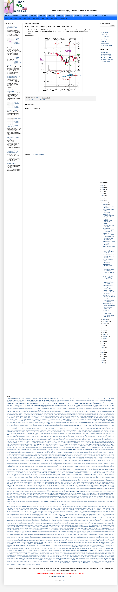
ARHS (66, 417)
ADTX (68, 408)
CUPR (53, 441)
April (104, 332)
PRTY (107, 515)
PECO (46, 511)
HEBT (90, 468)
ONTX (22, 508)
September (106, 321)
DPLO (46, 447)
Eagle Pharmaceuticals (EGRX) (62, 449)
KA (110, 477)
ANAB (37, 414)
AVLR (17, 420)
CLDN (75, 435)
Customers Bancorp (68, 441)
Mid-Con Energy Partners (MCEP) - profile (91, 493)
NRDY (84, 503)
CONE (33, 438)
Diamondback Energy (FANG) (18, 445)
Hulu (56, 471)
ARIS (69, 417)
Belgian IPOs (20, 422)
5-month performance (93, 403)
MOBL (30, 496)
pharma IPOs (40, 512)
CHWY (36, 435)
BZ (12, 428)
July (104, 326)
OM (69, 506)
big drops (84, 422)
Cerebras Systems (47, 431)
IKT (34, 472)
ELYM (107, 451)
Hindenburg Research (42, 469)
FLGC (112, 457)
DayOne (90, 442)
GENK (13, 463)
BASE (67, 420)
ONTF (20, 508)
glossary (14, 465)
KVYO (96, 480)
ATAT (38, 419)
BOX (87, 425)
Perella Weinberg (69, 511)
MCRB (104, 490)
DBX (96, 442)
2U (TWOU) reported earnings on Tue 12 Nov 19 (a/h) (108, 292)
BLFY (10, 425)
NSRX (99, 503)
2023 (102, 191)
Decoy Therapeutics (14, 444)
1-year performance (38, 398)
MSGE (13, 497)
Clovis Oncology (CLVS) (24, 436)
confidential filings (39, 438)
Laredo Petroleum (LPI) (25, 482)
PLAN (20, 514)
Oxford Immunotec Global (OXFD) (16, 509)
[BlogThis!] (44, 98)
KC (42, 479)
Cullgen (49, 441)
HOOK (112, 469)
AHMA (73, 410)
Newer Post (29, 152)
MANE (37, 488)
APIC (15, 416)
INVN (77, 474)
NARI (113, 497)
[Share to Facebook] (48, 98)
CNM (61, 436)
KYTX (102, 480)
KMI (110, 479)
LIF (93, 483)
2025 (102, 187)
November (105, 204)
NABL (81, 497)
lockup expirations (67, 485)
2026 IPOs (15, 15)
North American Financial (21, 503)
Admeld (45, 408)
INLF (10, 474)
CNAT (53, 436)
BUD (75, 427)
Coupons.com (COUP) (106, 438)
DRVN (82, 447)
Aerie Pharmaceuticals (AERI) (83, 408)
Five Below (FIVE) (102, 457)
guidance (107, 466)
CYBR (10, 442)
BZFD (14, 428)
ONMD (14, 508)
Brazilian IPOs (96, 425)
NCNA (49, 499)
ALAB (20, 411)
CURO (59, 441)
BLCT (8, 425)
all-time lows (82, 411)
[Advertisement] (67, 5)
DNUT (110, 445)
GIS (77, 463)
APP (31, 416)
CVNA (87, 441)
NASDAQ (10, 500)
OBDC (78, 505)
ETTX (56, 454)
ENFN (65, 452)
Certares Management (65, 431)
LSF (36, 486)
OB (76, 505)
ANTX (98, 414)
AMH (98, 413)
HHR (23, 469)
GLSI (20, 465)
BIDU (81, 422)
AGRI (48, 410)
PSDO (18, 517)
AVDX (110, 419)
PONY (86, 514)
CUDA (46, 441)
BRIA (113, 425)
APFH (8, 416)
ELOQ (102, 451)
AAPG (24, 406)
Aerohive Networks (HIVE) (98, 408)
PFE (20, 512)
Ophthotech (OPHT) (44, 508)
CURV (62, 441)
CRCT (52, 439)
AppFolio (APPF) (41, 416)
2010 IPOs (54, 18)
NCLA (46, 499)
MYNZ (71, 497)
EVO (106, 454)
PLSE (57, 514)
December (105, 202)
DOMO (23, 447)
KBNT (40, 479)
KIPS (71, 479)
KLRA (99, 479)
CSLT (8, 441)
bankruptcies (60, 420)
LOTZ (107, 485)
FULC (26, 461)
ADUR (70, 408)
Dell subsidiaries (54, 444)
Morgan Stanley (85, 496)
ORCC (60, 508)
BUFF (84, 427)
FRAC (36, 460)
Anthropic (94, 414)
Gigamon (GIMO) (69, 463)
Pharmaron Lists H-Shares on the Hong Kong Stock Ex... (108, 216)
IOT (90, 474)
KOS (43, 480)
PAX (113, 509)
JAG (86, 476)
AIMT (96, 410)
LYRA (13, 488)
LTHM (43, 486)
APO (29, 416)
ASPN (24, 419)
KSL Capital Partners (76, 480)
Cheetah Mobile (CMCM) (18, 433)
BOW (85, 425)
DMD (93, 445)
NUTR (21, 505)
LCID (82, 482)
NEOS (65, 499)
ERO (24, 454)
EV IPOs (66, 454)
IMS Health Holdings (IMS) (62, 472)
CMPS (47, 436)
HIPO (49, 469)
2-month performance (19, 400)
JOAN (71, 477)
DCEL (98, 442)
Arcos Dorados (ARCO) (43, 417)
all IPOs (78, 411)
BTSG (70, 427)
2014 (102, 350)
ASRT (30, 419)
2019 (102, 200)
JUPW (102, 477)
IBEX (81, 471)
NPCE (71, 503)
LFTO (53, 483)
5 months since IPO (106, 58)
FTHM (17, 461)
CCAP (108, 430)
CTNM (35, 441)
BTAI (56, 427)
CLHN (8, 436)
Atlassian (57, 419)
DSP (88, 447)
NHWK (51, 501)
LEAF (110, 482)
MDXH (26, 491)
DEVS (108, 444)
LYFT (10, 488)
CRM (68, 439)
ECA (8, 451)
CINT (46, 435)
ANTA (90, 414)
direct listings (68, 445)
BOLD (76, 425)
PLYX (68, 514)
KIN (57, 479)
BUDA (78, 427)
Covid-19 (12, 439)
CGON (93, 431)
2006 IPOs (51, 400)
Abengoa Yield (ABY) (36, 406)
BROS (35, 427)
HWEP (64, 471)
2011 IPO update (88, 400)
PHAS (49, 512)
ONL (11, 508)
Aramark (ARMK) (107, 416)
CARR (33, 430)
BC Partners (85, 420)
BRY (45, 427)
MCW (110, 490)
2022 (102, 193)
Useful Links (63, 18)
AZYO (46, 420)
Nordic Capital (13, 503)
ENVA (78, 452)
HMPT (58, 469)
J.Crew (75, 476)
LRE (29, 486)
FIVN (107, 457)
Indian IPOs (98, 472)
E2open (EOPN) (51, 449)
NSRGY (95, 503)
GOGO (55, 465)
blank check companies (102, 424)
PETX (15, 512)
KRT (62, 480)
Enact (19, 452)
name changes (86, 497)
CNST (69, 436)
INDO (103, 472)
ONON (17, 508)
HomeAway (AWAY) (73, 469)
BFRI (68, 422)
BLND (18, 425)
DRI (59, 447)
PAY (8, 511)
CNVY (84, 436)
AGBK (21, 410)
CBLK (80, 430)
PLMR (49, 514)
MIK (33, 494)
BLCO (112, 424)
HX (66, 471)
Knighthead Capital (14, 480)
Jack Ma (83, 476)
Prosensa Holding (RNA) (97, 515)
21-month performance (94, 402)
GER (30, 463)
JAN (91, 476)
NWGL (52, 505)
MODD (33, 496)
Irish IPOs (44, 476)
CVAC (73, 441)
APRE (83, 416)
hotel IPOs (9, 471)
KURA (91, 480)
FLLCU (12, 458)
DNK (104, 445)
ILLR (36, 472)
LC (79, 482)
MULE (59, 497)
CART (39, 430)
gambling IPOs (58, 461)
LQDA (26, 486)
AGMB (45, 410)
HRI (24, 471)
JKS (56, 477)
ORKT (78, 508)
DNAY (96, 445)
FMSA (46, 458)
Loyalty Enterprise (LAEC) (16, 486)
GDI (87, 461)
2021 (102, 196)
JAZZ (106, 476)
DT (90, 447)
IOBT (82, 474)
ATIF (54, 419)
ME (28, 491)
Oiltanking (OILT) (35, 506)
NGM (42, 501)
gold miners (59, 465)
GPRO (89, 465)
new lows (99, 499)
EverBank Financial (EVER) (88, 454)
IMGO (44, 472)
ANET (56, 414)
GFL (45, 463)
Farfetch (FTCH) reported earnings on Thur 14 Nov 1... (108, 282)
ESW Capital (43, 454)
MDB (113, 490)
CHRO (30, 435)
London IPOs (81, 485)
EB (95, 449)
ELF (91, 451)
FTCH (110, 460)
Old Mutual (50, 506)
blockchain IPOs (23, 425)
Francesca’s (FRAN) (42, 460)
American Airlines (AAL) (72, 413)
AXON (27, 420)
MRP (108, 496)
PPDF (25, 515)
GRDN (109, 465)
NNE (101, 501)
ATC (40, 419)
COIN (102, 436)
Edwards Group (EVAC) (46, 451)
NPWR (77, 503)
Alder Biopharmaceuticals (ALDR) (56, 411)
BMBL (48, 425)
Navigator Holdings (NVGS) (28, 499)
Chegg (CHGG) (31, 433)
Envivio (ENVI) (95, 452)
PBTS (26, 511)
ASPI (22, 419)
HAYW (40, 468)
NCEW (41, 499)
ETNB (47, 454)
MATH (53, 490)
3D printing (49, 403)
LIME (106, 483)
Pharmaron (45, 512)
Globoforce (106, 463)
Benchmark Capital (28, 422)
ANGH (59, 414)
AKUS (17, 411)
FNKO (52, 458)
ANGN (73, 414)
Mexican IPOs (106, 491)
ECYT (27, 451)
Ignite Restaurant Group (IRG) (13, 472)
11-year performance (83, 398)
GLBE (83, 463)
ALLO (92, 411)
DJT (81, 445)
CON (30, 438)
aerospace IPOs (108, 408)
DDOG (8, 444)
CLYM (38, 436)
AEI (76, 408)
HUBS (48, 471)
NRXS (92, 503)
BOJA (73, 425)
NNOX (104, 501)
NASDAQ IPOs (105, 36)
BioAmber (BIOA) (32, 424)
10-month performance (50, 398)
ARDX (58, 417)
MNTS (17, 496)
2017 (102, 343)
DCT (104, 442)
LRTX (31, 486)
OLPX (66, 506)
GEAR (101, 461)
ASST (33, 419)
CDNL (11, 431)
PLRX (54, 514)
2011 (102, 356)
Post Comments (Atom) (38, 154)
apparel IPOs (35, 416)
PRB (33, 515)
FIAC (11, 457)
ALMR (98, 411)
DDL (110, 442)
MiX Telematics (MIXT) (79, 494)
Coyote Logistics (18, 439)
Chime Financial (71, 433)
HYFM (68, 471)
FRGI (74, 460)
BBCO (73, 420)
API (13, 416)
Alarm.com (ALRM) (25, 411)
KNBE (8, 480)
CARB (27, 430)
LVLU (95, 486)
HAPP (31, 468)
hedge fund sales (95, 468)
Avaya (101, 419)
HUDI (51, 471)
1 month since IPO (105, 52)
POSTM (112, 514)
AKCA (11, 411)
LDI (95, 482)
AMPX (11, 414)
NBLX (36, 499)
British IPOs (23, 427)
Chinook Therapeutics (15, 435)
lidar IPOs (90, 483)
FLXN (33, 458)
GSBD (81, 466)
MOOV (66, 496)
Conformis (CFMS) (47, 438)
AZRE (43, 420)
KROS (57, 480)
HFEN (11, 469)
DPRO (49, 447)
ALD (44, 411)
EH (58, 451)
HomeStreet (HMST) (91, 469)
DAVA (77, 442)
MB (73, 490)
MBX (81, 490)
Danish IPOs (45, 442)
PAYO (13, 511)
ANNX (76, 414)
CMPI (45, 436)
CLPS (30, 436)
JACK (80, 476)
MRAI (96, 496)
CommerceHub (10, 438)
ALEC (65, 411)
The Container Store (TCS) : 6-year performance (108, 261)
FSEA (99, 460)
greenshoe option (42, 466)
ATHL (48, 419)
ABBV (27, 406)
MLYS (96, 494)
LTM (46, 486)
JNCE (66, 477)
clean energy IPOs (84, 435)
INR (31, 474)
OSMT (92, 508)
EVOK (109, 454)
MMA (101, 494)
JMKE (63, 477)
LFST (50, 483)
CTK (30, 441)
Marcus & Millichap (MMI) (66, 488)
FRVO (91, 460)
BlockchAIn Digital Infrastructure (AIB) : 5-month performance (12, 151)
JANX (94, 476)
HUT (58, 471)
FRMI (80, 460)
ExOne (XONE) (43, 455)
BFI (65, 422)
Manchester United (31, 488)
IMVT (69, 472)
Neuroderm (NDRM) (83, 499)
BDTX (112, 420)
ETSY (53, 454)
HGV (20, 469)
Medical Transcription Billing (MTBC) (50, 491)
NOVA (63, 503)
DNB (99, 445)
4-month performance (58, 403)
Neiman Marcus (60, 499)
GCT (82, 461)
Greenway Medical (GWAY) (52, 466)
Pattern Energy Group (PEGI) (105, 509)
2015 (102, 348)
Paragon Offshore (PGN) (52, 509)
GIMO (75, 463)
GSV (90, 466)
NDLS (55, 499)
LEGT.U (11, 483)
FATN (86, 455)
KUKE (85, 480)
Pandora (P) (41, 509)
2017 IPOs (96, 15)
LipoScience (20, 485)
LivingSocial (37, 485)
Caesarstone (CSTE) (59, 428)
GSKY (87, 466)
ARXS (108, 417)
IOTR (92, 474)
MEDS (60, 491)
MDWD (19, 491)
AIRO (105, 410)
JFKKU (18, 477)
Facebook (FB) (61, 455)
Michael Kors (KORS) (51, 493)
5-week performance (105, 403)
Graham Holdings (101, 465)
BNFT (54, 425)
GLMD (93, 463)
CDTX (17, 431)
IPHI (97, 474)
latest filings (47, 482)
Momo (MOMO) (58, 496)
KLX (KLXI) (106, 479)
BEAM (9, 422)
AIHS (89, 410)
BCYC (103, 420)
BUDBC (81, 427)
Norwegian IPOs (57, 503)
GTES (95, 466)
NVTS (49, 505)
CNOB (64, 436)
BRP (38, 427)
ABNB (42, 406)
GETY (39, 463)
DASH (56, 442)
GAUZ (72, 461)
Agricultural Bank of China (54, 410)
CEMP (22, 431)
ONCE (90, 506)
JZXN (108, 477)
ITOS (66, 476)
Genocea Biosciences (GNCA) (21, 463)
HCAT (45, 468)
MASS (28, 490)
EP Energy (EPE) (110, 452)
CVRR (90, 441)
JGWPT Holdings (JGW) (30, 477)
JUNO (96, 477)
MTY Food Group (54, 497)
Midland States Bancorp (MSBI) (13, 494)
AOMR (103, 414)
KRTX (64, 480)
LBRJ (72, 482)
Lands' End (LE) (15, 482)
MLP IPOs (92, 494)
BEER (15, 422)
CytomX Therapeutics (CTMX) (30, 442)
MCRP (107, 490)
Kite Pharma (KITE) (76, 479)
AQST (95, 416)
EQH (13, 454)
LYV (16, 488)
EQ (7, 454)
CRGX (60, 439)
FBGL (89, 455)
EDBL (30, 451)
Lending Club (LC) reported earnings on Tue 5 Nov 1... (108, 312)
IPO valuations (10, 476)
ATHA (45, 419)
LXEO (110, 486)
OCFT (89, 505)
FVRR (40, 461)
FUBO (20, 461)
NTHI (107, 503)
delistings (39, 444)
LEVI (35, 483)
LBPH (69, 482)
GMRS (34, 465)
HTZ (46, 471)
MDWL (23, 491)
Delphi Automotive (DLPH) (68, 444)
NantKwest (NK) (104, 497)
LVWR (101, 486)
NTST (8, 505)
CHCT (11, 433)
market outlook (93, 488)
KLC (94, 479)
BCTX (100, 420)
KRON (54, 480)
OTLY (105, 508)
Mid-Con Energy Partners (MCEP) (74, 493)
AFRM (15, 410)
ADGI (36, 408)
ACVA (106, 406)
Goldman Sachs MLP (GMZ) (69, 465)
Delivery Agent (45, 444)
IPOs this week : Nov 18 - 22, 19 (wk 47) (109, 270)
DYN (34, 449)
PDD (38, 511)
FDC (94, 455)
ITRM (70, 476)
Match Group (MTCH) (46, 490)
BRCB (104, 425)
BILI (23, 424)
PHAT (52, 512)
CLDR (78, 435)
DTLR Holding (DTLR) (103, 447)
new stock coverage (15, 501)
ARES (64, 417)
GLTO (23, 465)
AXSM (31, 420)
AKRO (14, 411)
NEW (95, 499)
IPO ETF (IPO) (104, 474)
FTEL (15, 461)
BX (104, 427)
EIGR (64, 451)
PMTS (77, 514)
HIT (51, 469)
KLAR (91, 479)
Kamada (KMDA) (17, 479)
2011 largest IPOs (101, 400)
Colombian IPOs (110, 436)
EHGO (60, 451)
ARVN (105, 417)
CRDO (54, 439)
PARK (59, 509)
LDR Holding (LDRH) (103, 482)
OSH (89, 508)
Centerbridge (27, 431)
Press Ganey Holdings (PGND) (53, 515)
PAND (36, 509)
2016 (102, 345)
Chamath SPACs (104, 431)
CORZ (88, 438)
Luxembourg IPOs (87, 486)
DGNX (8, 445)
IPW (26, 476)
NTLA (110, 503)
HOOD (109, 469)
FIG (39, 457)
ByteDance (9, 428)
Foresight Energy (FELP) (77, 458)
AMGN (95, 413)
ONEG (109, 506)
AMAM (28, 413)
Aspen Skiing (14, 419)
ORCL (73, 508)
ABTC (50, 406)
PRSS (104, 515)
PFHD (29, 512)
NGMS (45, 501)
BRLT (27, 427)
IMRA (55, 472)
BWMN (99, 427)
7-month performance (70, 405)
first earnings (90, 457)
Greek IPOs (21, 466)
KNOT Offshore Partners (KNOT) (25, 480)
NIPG (68, 501)
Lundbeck (75, 486)
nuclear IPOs (14, 505)
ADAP (20, 408)
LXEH (107, 486)
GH (51, 463)
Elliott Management (96, 451)
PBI (15, 511)
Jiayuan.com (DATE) (39, 477)
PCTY (31, 511)
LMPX (55, 485)
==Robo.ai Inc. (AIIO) (12, 163)
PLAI (113, 512)
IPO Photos (104, 41)
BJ (71, 424)
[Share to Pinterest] (49, 98)
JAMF (89, 476)
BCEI (92, 420)
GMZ (41, 465)
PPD (22, 515)
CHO (24, 435)
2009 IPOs (66, 400)
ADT (65, 408)
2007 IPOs (56, 400)
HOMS (96, 469)
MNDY (109, 494)
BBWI (81, 420)
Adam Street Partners (14, 408)
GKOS (79, 463)
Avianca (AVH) (10, 420)
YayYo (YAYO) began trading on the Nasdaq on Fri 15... (108, 277)
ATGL (43, 419)
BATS (70, 420)
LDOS (98, 482)
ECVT (24, 451)
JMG (58, 477)
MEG (63, 491)
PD (36, 511)
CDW (20, 431)
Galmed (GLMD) (48, 461)
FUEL (23, 461)
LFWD (56, 483)
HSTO (37, 471)
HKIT (53, 469)
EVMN (104, 454)
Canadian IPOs (99, 428)
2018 (102, 341)
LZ (17, 488)
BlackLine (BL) (94, 424)
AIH (87, 410)
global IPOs (100, 463)
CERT (58, 431)
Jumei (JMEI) (89, 477)
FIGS (44, 457)
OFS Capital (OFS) (14, 506)
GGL (50, 463)
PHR (73, 512)
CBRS (89, 430)
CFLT (85, 431)
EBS (113, 449)
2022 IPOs (51, 15)
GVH (20, 468)
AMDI (58, 413)
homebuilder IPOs (82, 469)
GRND (60, 466)
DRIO (62, 447)
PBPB (22, 511)
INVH (74, 474)
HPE (19, 471)
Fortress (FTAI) (89, 458)
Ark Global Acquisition (75, 417)
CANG (18, 430)
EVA (70, 454)
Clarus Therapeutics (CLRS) (65, 435)
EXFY (38, 455)
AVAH (98, 419)
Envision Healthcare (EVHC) (86, 452)
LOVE (110, 485)
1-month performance (13, 398)
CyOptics (19, 442)
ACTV (104, 406)
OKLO (41, 506)
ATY (66, 419)
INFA (113, 472)
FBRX (92, 455)
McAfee (84, 490)
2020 (102, 198)
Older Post (92, 152)
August (105, 323)
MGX (31, 493)
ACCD (76, 406)
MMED (103, 494)
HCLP (48, 468)
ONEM (112, 506)
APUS (89, 416)
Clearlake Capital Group (106, 435)
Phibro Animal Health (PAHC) (66, 512)
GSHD (84, 466)
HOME (67, 469)
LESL (29, 483)
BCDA (89, 420)
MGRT (25, 493)
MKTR (85, 494)
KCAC (44, 479)
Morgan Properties (77, 496)
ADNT (48, 408)
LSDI (34, 486)
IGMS (112, 471)
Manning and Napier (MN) (44, 488)
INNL (18, 474)
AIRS (108, 410)
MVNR (65, 497)
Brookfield (31, 427)
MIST (65, 494)
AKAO (112, 410)
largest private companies (35, 482)
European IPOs (61, 454)
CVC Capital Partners (79, 441)
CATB (50, 430)
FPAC (23, 460)
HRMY (27, 471)
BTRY (67, 427)
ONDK (106, 506)
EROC (26, 454)
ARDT (55, 417)
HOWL (16, 471)
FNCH (49, 458)
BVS (94, 427)
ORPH (81, 508)
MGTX (28, 493)
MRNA (105, 496)
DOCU (14, 447)
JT (85, 477)
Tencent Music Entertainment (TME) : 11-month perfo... (109, 230)
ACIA (93, 406)
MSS (25, 497)
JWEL (105, 477)
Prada (30, 515)
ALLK (89, 411)
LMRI (58, 485)
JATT (104, 476)
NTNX (112, 503)
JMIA (61, 477)
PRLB (79, 515)
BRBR (101, 425)
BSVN (53, 427)
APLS (18, 416)
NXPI (55, 505)
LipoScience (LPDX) (28, 485)
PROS (90, 515)
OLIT (54, 506)
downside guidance (35, 447)
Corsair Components (82, 438)
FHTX (8, 457)
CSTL (25, 441)
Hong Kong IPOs (103, 469)
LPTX (23, 486)
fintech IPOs (61, 457)
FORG (84, 458)
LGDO (65, 483)
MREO (99, 496)
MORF (71, 496)
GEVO (42, 463)
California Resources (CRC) (71, 428)
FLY (35, 458)
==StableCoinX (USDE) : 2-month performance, (14, 138)
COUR (112, 438)
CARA (24, 430)
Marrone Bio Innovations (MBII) (20, 490)
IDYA (108, 471)
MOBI (20, 496)
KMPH (112, 479)
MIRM (62, 494)
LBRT (75, 482)
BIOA (27, 424)
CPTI (35, 439)
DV (28, 449)
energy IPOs (60, 452)
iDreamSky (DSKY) (99, 471)
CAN (94, 428)
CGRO (96, 431)
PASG (91, 509)
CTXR (43, 441)
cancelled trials (14, 430)
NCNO (52, 499)
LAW (59, 482)
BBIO (76, 420)
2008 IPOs (61, 400)
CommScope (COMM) (18, 438)
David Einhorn (82, 442)
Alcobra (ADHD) (39, 411)
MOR (69, 496)
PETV (12, 512)
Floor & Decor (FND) (27, 458)
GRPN (66, 466)
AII (91, 410)
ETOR (50, 454)
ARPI (91, 417)
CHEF (26, 433)
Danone (50, 442)
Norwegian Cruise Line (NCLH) (47, 503)
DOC (113, 445)
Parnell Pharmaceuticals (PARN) (67, 509)
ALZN (25, 413)
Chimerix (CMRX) (78, 433)
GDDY (84, 461)
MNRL (8, 496)
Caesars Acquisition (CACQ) (48, 428)
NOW (69, 503)
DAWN (86, 442)
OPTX (57, 508)
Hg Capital (16, 469)
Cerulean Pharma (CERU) (75, 431)
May (104, 330)
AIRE (102, 410)
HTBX (40, 471)
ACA (73, 406)
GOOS (79, 465)
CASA (42, 430)
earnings (103, 38)
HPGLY (21, 471)
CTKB (33, 441)
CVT (96, 441)
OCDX (86, 505)
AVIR (14, 420)
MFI (110, 491)
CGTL (99, 431)
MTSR (48, 497)
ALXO (22, 413)
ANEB (53, 414)
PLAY (30, 514)
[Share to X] (46, 98)
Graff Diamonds (94, 465)
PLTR (63, 514)
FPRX (28, 460)
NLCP (90, 501)
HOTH (13, 471)
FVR (38, 461)
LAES (8, 482)
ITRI (68, 476)
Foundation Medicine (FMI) (108, 458)
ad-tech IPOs (111, 406)
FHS (113, 455)
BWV (103, 427)
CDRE (14, 431)
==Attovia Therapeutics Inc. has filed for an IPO (13, 90)
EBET (107, 449)
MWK (68, 497)
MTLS (39, 497)
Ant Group (86, 414)
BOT (83, 425)
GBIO (75, 461)
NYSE (63, 505)
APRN (86, 416)
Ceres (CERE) (54, 431)
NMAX (96, 501)
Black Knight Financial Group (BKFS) (83, 424)
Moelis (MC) (45, 496)
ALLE (87, 411)
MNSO (11, 496)
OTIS (103, 508)
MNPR (112, 494)
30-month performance (42, 403)
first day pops (83, 457)
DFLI (113, 444)
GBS (77, 461)
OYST (25, 509)
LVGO (92, 486)
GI (56, 463)
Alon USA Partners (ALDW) (105, 411)
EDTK (37, 451)
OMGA (80, 506)
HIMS (36, 469)
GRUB (76, 466)
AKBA (8, 411)
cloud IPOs (12, 436)
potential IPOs (18, 515)
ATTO (60, 419)
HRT (30, 471)
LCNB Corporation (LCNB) (88, 482)
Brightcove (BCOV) (11, 427)
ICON (88, 471)
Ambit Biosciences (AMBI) (40, 413)
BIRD (62, 424)
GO (49, 465)
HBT (43, 468)
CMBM (41, 436)
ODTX (110, 505)
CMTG (50, 436)
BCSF (98, 420)
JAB (78, 476)
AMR (14, 414)
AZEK (39, 420)
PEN (49, 511)
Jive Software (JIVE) (50, 477)
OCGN (95, 505)
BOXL (90, 425)
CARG (30, 430)
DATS (75, 442)
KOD (34, 480)
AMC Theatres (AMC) (52, 413)
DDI (108, 442)
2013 (102, 352)
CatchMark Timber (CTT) (57, 430)
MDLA (11, 491)
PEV (18, 512)
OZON (28, 509)
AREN (61, 417)
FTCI (113, 460)
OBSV (81, 505)
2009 (102, 360)
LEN (14, 483)
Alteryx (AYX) (12, 413)
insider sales (35, 474)
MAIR (22, 488)
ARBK (112, 416)
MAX (71, 490)
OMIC (83, 506)
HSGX (34, 471)
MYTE (78, 497)
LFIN (46, 483)
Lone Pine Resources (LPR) (90, 485)
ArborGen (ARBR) (10, 417)
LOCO (73, 485)
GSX (93, 466)
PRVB (112, 515)
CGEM (90, 431)
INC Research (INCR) (82, 472)
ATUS (63, 419)
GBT (80, 461)
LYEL (8, 488)
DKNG (83, 445)
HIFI (25, 469)
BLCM (110, 424)
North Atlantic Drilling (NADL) (33, 503)
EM (109, 451)
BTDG (61, 427)
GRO (63, 466)
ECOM (21, 451)
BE (7, 422)
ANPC (80, 414)
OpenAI (29, 508)
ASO (10, 419)
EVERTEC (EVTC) (98, 454)
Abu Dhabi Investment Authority (59, 406)
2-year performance (43, 400)
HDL (67, 468)
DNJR (101, 445)
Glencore (89, 463)
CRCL (45, 439)
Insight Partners (42, 474)
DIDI (35, 445)
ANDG (43, 414)
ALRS (112, 411)
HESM (8, 469)
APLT (21, 416)
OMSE (85, 506)
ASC (8, 419)
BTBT (58, 427)
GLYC (28, 465)
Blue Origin (35, 425)
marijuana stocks (75, 488)
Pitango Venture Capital (105, 512)
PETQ (106, 511)
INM (12, 474)
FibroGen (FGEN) (21, 457)
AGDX (24, 410)
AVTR (22, 420)
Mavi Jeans (67, 490)
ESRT (36, 454)
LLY (50, 485)
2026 (102, 185)
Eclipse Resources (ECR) (14, 451)
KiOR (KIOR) (67, 479)
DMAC (90, 445)
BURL (87, 427)
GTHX (98, 466)
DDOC (112, 442)
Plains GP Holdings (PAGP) (13, 514)
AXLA (25, 420)
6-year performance (60, 405)
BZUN (17, 428)
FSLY (104, 460)
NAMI (92, 497)
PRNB (84, 515)
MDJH (8, 491)
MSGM (16, 497)
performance (76, 511)
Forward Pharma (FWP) (97, 458)
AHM (70, 410)
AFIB (13, 410)
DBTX (93, 442)
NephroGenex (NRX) (71, 499)
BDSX (109, 420)
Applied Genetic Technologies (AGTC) (54, 416)
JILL (45, 477)
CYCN (13, 442)
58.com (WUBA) (26, 405)
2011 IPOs (45, 18)
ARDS (52, 417)
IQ (27, 476)
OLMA (61, 506)
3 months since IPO (106, 56)
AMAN (31, 413)
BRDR (110, 425)
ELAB (69, 451)
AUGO (68, 419)
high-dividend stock (30, 469)
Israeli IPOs (56, 476)
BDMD (106, 420)
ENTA (75, 452)
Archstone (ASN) (34, 417)
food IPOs (69, 458)
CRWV (92, 439)
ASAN (112, 417)
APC (113, 414)
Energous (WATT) (53, 452)
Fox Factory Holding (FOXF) (15, 460)
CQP (37, 439)
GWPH (23, 468)
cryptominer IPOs (107, 439)
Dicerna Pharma (30, 445)
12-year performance (92, 398)
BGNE (73, 422)
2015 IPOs (8, 18)
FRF (72, 460)
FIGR (41, 457)
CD (110, 430)
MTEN (33, 497)
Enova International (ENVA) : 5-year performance (107, 266)
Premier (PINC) (43, 515)
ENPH (70, 452)
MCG (99, 490)
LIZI (46, 485)
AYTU (36, 420)
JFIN (16, 477)
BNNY (59, 425)
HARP (34, 468)
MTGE (36, 497)
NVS (41, 505)
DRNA (76, 447)
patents (94, 509)
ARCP (49, 417)
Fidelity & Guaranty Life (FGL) (31, 457)
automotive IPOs (93, 419)
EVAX (72, 454)
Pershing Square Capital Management (91, 511)
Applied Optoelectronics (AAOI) (69, 416)
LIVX (41, 485)
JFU (22, 477)
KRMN (51, 480)
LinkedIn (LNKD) (11, 485)
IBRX (83, 471)
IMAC (41, 472)
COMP (24, 438)
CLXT (36, 436)
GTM (104, 466)
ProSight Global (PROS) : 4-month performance (109, 243)
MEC (31, 491)
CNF (59, 436)
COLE (105, 436)
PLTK (60, 514)
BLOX (28, 425)
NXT (57, 505)
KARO (26, 479)
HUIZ (54, 471)
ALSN (8, 413)
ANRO (82, 414)
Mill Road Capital (43, 494)
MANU (51, 488)
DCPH (101, 442)
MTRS (42, 497)
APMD (26, 416)
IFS (110, 471)
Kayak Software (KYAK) (32, 479)
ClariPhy (57, 435)
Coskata (92, 438)
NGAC (39, 501)
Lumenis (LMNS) (69, 486)
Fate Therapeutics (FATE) (79, 455)
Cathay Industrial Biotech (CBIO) (69, 430)
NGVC (48, 501)
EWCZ (19, 455)
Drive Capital (65, 447)
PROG (87, 515)
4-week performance (70, 403)
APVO (92, 416)
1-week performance (26, 398)
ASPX (27, 419)
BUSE (41, 99)
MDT (17, 491)
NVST (43, 505)
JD (111, 476)
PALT (34, 509)
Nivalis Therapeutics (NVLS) (77, 501)
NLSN (93, 501)
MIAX (42, 493)
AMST (22, 414)
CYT (22, 442)
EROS (32, 454)
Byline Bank (108, 427)
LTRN (48, 486)
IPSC (24, 476)
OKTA (44, 506)
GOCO (52, 465)
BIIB (20, 424)
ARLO (81, 417)
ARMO (88, 417)
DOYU (40, 447)
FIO (68, 457)
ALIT (73, 411)
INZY (80, 474)
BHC (79, 422)
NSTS (101, 503)
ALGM (67, 411)
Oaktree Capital (71, 505)
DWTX (31, 449)
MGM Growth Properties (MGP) (13, 493)
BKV (73, 424)
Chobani (27, 435)
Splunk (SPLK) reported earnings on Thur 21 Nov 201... (108, 256)
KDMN (54, 479)
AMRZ (20, 414)
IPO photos (110, 474)
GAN (63, 461)
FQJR (33, 460)
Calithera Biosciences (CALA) (83, 428)
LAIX (11, 482)
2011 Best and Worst (79, 400)
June (104, 328)
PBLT (20, 511)
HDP (69, 468)
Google (76, 465)
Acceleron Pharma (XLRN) (83, 406)
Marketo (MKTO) (100, 488)
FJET (110, 457)
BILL (25, 424)
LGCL (59, 483)
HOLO (64, 469)
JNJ (68, 477)
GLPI (18, 465)
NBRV (38, 499)
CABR (33, 428)
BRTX (40, 427)
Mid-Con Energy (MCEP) (61, 493)
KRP (60, 480)
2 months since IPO (106, 54)
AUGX (71, 419)
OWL (8, 509)
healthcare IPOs (75, 468)
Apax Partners (109, 414)
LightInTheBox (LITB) (99, 483)
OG (19, 506)
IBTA (86, 471)
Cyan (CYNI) (104, 441)
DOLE (20, 447)
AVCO (104, 419)
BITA (67, 424)
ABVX (67, 406)
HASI (37, 468)
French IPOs (57, 460)
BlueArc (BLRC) (41, 425)
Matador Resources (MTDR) (36, 490)
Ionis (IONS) (86, 474)
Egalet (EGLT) (55, 451)
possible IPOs (94, 514)
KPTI (45, 480)
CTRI (41, 441)
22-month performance (104, 402)
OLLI (58, 506)
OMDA (71, 506)
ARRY (97, 417)
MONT (63, 496)
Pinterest (97, 512)
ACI (90, 406)
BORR (79, 425)
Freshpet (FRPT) (67, 460)
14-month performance (103, 398)
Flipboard (9, 458)
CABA (30, 428)
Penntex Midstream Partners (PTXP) (58, 511)
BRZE (47, 427)
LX (104, 486)
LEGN (8, 483)
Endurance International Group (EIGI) (28, 452)
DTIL (97, 447)
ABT (48, 406)
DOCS (11, 447)
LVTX (98, 486)
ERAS (15, 454)
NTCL (104, 503)
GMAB (31, 465)
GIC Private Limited (61, 463)
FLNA (15, 458)
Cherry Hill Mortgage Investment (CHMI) (59, 433)
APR (81, 416)
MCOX (101, 490)
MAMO (25, 488)
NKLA (85, 501)
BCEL (95, 420)
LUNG (78, 486)
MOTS (90, 496)
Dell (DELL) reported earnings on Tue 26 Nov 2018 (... (108, 225)
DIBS (26, 445)
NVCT (31, 505)
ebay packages (102, 449)
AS (110, 417)
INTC (65, 474)
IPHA (95, 474)
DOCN (8, 447)
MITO (70, 494)
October (105, 319)
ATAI (36, 419)
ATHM (51, 419)
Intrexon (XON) (70, 474)
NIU (70, 501)
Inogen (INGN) (24, 474)
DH (10, 445)
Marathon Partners (57, 488)
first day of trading (74, 457)
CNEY (56, 436)
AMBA (34, 413)
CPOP (26, 439)
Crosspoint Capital (74, 439)
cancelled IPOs (106, 428)
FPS (31, 460)
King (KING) (61, 479)
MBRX (78, 490)
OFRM (8, 506)
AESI (113, 408)
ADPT (51, 408)
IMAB (39, 472)
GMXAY (38, 465)
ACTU (101, 406)
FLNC (18, 458)
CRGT (57, 439)
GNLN (47, 465)
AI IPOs (80, 410)
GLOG (110, 463)
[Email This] (42, 98)
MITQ (73, 494)
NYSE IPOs (104, 34)
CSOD (11, 441)
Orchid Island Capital (67, 508)
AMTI (31, 414)
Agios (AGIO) (40, 410)
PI (78, 512)
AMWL (34, 414)
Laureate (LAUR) (54, 482)
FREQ (61, 460)
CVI (85, 441)
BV (92, 427)
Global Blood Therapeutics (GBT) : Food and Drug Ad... (108, 235)
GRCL (107, 465)
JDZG (11, 477)
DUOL (18, 449)
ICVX (94, 471)
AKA (110, 410)
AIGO (85, 410)
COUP (98, 438)
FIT (97, 457)
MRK (102, 496)
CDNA (8, 431)
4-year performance (81, 403)
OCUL (107, 505)
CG (87, 431)
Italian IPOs (61, 476)
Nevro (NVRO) (91, 499)
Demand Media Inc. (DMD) (79, 444)
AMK (100, 413)
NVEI (33, 505)
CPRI (29, 439)
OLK (56, 506)
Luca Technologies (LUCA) (57, 486)
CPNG (23, 439)
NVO (38, 505)
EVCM (75, 454)
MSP (23, 497)
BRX (43, 427)
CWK (98, 441)
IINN (21, 472)
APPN (78, 416)
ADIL (39, 408)
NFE (37, 501)
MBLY (75, 490)
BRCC (107, 425)
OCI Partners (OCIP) (101, 505)
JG (23, 477)
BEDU (12, 422)
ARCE (29, 417)
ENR (73, 452)
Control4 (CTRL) (71, 438)
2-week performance (32, 400)
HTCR (43, 471)
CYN (16, 442)
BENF (33, 422)
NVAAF (24, 505)
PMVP (80, 514)
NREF (87, 503)
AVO (19, 420)
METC (101, 491)
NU (10, 505)
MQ (94, 496)
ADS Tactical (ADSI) (60, 408)
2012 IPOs (36, 18)
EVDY (78, 454)
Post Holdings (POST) (105, 514)
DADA (38, 442)
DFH (111, 444)
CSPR (14, 441)
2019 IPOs (78, 15)
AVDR (107, 419)
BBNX (78, 420)
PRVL (8, 517)
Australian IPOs (82, 419)
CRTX (82, 439)
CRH (63, 439)
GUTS (16, 468)
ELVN (105, 451)
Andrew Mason (48, 414)
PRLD (81, 515)
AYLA (33, 420)
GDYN (98, 461)
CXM (101, 441)
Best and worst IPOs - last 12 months (49, 422)
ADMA (41, 408)
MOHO (49, 496)
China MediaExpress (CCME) (102, 433)
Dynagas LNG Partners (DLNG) (41, 449)
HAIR (29, 468)
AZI (41, 420)
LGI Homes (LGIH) (71, 483)
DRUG (79, 447)
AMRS (17, 414)
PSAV (15, 517)
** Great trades (105, 43)
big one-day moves (92, 422)
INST (60, 474)
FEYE (102, 455)
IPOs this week (105, 32)
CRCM (48, 439)
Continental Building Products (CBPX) (59, 438)
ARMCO (85, 417)
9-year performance (18, 406)
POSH (89, 514)
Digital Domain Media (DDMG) (43, 445)
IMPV (52, 472)
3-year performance (31, 403)
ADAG (8, 408)
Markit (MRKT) (108, 488)
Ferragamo (98, 455)
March (104, 334)
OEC (113, 505)
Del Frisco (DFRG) (33, 444)
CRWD (88, 439)
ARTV (102, 417)
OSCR (86, 508)
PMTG (74, 514)
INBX (72, 472)
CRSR (79, 439)
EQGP (10, 454)
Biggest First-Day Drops (105, 422)
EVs (13, 455)
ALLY (95, 411)
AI (77, 410)
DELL (50, 444)
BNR (62, 425)
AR (100, 416)
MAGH (19, 488)
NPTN (74, 503)
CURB (56, 441)
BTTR (73, 427)
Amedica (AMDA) (63, 413)
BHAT (76, 422)
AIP (98, 410)
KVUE (93, 480)
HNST (61, 469)
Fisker (94, 457)
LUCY (64, 486)
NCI (44, 499)
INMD (15, 474)
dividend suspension (75, 445)
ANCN (40, 414)
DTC (92, 447)
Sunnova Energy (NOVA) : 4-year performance (109, 247)
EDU (40, 451)
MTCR (30, 497)
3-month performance (34, 99)
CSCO (112, 439)
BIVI (70, 424)
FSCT (97, 460)
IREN (40, 476)
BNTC (65, 425)
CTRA (38, 441)
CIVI (54, 435)
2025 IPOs (24, 15)
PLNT (52, 514)
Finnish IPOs (55, 457)
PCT (28, 511)
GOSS (82, 465)
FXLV (43, 461)
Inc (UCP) (76, 472)
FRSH (85, 460)
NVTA (46, 505)
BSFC (50, 427)
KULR (88, 480)
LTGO (38, 486)
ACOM (95, 406)
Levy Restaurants (40, 483)
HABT (26, 468)
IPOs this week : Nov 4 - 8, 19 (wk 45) (108, 316)
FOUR (8, 460)
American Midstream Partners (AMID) (85, 413)
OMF (77, 506)
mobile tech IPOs (25, 496)
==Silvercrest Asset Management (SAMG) (12, 26)
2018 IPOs (87, 15)
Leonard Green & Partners (21, 483)
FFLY (105, 455)
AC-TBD (70, 406)
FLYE (38, 458)
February (105, 336)
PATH (98, 509)
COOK (76, 438)
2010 (102, 358)
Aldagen (47, 411)
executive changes (32, 455)
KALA (112, 477)
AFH (11, 410)
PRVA (110, 515)
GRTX (72, 466)
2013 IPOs (27, 18)
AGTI (62, 410)
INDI (95, 472)
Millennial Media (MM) (52, 494)
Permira (81, 511)
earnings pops (90, 449)
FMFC (43, 458)
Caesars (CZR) (38, 428)
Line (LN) (112, 483)
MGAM (112, 491)
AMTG (28, 414)
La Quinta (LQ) (107, 480)
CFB (44, 99)
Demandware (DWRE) (91, 444)
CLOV (16, 436)
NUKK (18, 505)
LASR (43, 482)
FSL (102, 460)
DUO (15, 449)
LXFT (112, 486)
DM (88, 445)
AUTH (88, 419)
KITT (83, 479)
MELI (65, 491)
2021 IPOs (60, 15)
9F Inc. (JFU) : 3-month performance (108, 206)
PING (82, 512)
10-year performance (61, 398)
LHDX (77, 483)
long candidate (101, 485)
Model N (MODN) (39, 496)
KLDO (97, 479)
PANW (45, 509)
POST (99, 514)
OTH (100, 508)
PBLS (17, 511)
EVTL (16, 455)
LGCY (62, 483)
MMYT (106, 494)
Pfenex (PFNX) (24, 512)
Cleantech (98, 435)
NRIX (89, 503)
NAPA (110, 497)
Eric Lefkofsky (20, 454)
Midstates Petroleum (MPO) (26, 494)
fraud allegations (50, 460)
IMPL (50, 472)
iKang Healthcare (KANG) (27, 472)
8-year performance (104, 405)
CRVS (85, 439)
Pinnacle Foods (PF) (88, 512)
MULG (62, 497)
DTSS (109, 447)
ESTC (39, 454)
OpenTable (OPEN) (35, 508)
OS (84, 508)
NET (78, 499)
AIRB (100, 410)
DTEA (94, 447)
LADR (112, 480)
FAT (72, 455)
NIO (65, 501)
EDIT (33, 451)
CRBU (42, 439)
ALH (70, 411)
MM (98, 494)
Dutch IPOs (25, 449)
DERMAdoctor (103, 444)
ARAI (102, 416)
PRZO (11, 517)
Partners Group (86, 509)
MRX (113, 496)
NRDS (80, 503)
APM (23, 416)
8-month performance (93, 405)
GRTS (69, 466)
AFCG (8, 410)
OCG (92, 505)
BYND (112, 427)
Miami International (36, 493)
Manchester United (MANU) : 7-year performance (107, 220)
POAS (83, 514)
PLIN (46, 514)
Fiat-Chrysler (14, 457)
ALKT (75, 411)
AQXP (98, 416)
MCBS (87, 490)
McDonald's (91, 490)
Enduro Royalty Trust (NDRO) (43, 452)
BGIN (70, 422)
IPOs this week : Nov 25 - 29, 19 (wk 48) (109, 239)
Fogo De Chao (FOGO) (61, 458)
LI (79, 483)
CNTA (72, 436)
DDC (106, 442)
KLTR (102, 479)
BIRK (65, 424)
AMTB (25, 414)
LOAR (61, 485)
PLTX (66, 514)
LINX (17, 485)
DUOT (20, 449)
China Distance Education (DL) (89, 433)
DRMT (73, 447)
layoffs (62, 482)
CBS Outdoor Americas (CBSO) (97, 430)
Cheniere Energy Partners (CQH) (42, 433)
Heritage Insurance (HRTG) (108, 468)
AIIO (93, 410)
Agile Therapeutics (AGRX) (31, 410)
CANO (21, 430)
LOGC (76, 485)
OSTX (95, 508)
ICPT (91, 471)
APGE (11, 416)
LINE (108, 483)
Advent (73, 408)
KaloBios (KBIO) (10, 479)
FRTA (88, 460)
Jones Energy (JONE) (77, 477)
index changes (90, 472)
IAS (79, 471)
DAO (53, 442)
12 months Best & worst (107, 59)
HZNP (74, 471)
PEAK (43, 511)
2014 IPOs (17, 18)
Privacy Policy (68, 515)
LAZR (65, 482)
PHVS (76, 512)
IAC (77, 471)
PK (111, 512)
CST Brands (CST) (19, 441)
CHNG (21, 435)
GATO (68, 461)
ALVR (16, 413)
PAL (32, 509)
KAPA (23, 479)
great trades (15, 466)
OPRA (49, 508)
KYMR (99, 480)
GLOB (96, 463)
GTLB (101, 466)
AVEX (113, 419)
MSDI (10, 497)
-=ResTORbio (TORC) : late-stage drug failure (109, 273)
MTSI (45, 497)
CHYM (40, 435)
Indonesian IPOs (108, 472)
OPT (55, 508)
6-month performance (37, 405)
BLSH (31, 425)
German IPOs (34, 463)
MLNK (88, 494)
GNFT (44, 465)
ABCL (30, 406)
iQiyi (30, 476)
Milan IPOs (37, 494)
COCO (99, 436)
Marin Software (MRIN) (84, 488)
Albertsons (32, 411)
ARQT (94, 417)
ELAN (71, 451)
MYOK (74, 497)
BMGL (51, 425)
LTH (41, 486)
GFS (47, 463)
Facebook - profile (54, 455)
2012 (102, 354)
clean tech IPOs (92, 435)
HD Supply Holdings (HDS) (60, 468)
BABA (49, 420)
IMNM (47, 472)
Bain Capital (54, 420)
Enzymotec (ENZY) (102, 452)
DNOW (107, 445)
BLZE (46, 425)
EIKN (66, 451)
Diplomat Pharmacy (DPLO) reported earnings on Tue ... (108, 287)
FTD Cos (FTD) (10, 461)
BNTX (67, 425)
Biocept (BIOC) (40, 424)
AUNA (74, 419)
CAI (64, 428)
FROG (82, 460)
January (105, 338)
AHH (64, 410)
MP (92, 496)
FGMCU (108, 455)
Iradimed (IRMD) (35, 476)
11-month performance (72, 398)
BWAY (96, 427)
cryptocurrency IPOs (98, 439)
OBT (84, 505)
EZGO (48, 455)
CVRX (93, 441)
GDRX (90, 461)
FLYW (40, 458)
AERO (91, 408)
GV (18, 468)
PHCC (55, 512)
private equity (74, 515)
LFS (48, 483)
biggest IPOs (16, 424)
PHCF (58, 512)
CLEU (112, 435)
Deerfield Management (24, 444)
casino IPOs (46, 430)
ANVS (100, 414)
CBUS (105, 430)
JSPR (83, 477)
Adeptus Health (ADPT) (30, 408)
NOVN (66, 503)
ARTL (100, 417)
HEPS (100, 468)
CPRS (32, 439)
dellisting (60, 444)
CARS (36, 430)
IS (47, 476)
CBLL (83, 430)
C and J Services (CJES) (24, 428)
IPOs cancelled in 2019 (108, 303)
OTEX (98, 508)
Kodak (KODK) (38, 480)
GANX (65, 461)
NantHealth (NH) (97, 497)
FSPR (107, 460)
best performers (61, 422)
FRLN (77, 460)
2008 (102, 363)
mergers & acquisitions (51, 99)
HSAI (32, 471)
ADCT (23, 408)
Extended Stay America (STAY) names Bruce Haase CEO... (108, 251)
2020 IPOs (69, 15)
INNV (20, 474)
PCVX (34, 511)
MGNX (22, 493)
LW (103, 486)
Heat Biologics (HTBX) (83, 468)
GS (79, 466)
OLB (46, 506)
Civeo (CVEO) (50, 435)
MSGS (20, 497)
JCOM (109, 476)
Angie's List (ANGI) (67, 414)
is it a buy (50, 476)
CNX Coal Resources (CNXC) (92, 436)
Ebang (97, 449)
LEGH (112, 482)
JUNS (99, 477)
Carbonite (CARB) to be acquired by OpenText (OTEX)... (109, 297)
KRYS (70, 480)
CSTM (28, 441)
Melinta (68, 491)
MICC (44, 493)
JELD (14, 477)
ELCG (74, 451)
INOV (29, 474)
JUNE (94, 477)
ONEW (8, 508)
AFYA (18, 410)
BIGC (99, 422)
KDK (49, 479)
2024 (102, 189)
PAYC (10, 511)
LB (67, 482)
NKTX (87, 501)
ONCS (103, 506)
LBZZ (78, 482)
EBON (110, 449)
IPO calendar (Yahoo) (106, 45)
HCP (51, 468)
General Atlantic (106, 461)
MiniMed (58, 494)
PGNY (34, 512)
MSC (8, 497)
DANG (40, 442)
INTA (63, 474)
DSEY (85, 447)
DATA (59, 442)
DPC (44, 447)
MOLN (52, 496)
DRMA (70, 447)
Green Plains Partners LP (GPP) (31, 466)
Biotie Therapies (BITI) (56, 424)
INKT (8, 474)
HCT (53, 468)
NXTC (59, 505)
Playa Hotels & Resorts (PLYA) (38, 514)
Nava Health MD (18, 499)
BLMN (15, 425)
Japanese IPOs (98, 476)
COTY (95, 438)
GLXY (26, 465)
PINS (94, 512)
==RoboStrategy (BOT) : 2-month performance (13, 77)
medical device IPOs (37, 491)
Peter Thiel (102, 511)
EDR (35, 451)
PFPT (32, 512)
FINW (66, 457)
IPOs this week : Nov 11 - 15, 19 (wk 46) (109, 300)
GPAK (86, 465)
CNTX (81, 436)
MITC (67, 494)
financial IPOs (48, 457)
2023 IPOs (42, 15)
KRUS (67, 480)
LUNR (82, 486)
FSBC (94, 460)
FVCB (35, 461)
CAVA (78, 430)
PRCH (35, 515)
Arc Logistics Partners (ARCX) (21, 417)
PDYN (40, 511)
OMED (74, 506)
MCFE (96, 490)
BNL (57, 425)
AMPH (103, 413)
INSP (58, 474)
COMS (27, 438)
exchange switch (24, 455)
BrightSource (18, 427)
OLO (64, 506)
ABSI (45, 406)
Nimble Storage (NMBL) (58, 501)
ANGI (62, 414)
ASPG (19, 419)
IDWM (105, 471)
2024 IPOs (33, 15)
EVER (80, 454)
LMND (52, 485)
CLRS (33, 436)
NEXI (21, 501)
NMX (99, 501)
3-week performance (20, 403)
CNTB (75, 436)
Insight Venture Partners (51, 474)
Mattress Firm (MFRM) (59, 490)
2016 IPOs (105, 15)
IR (31, 476)
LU (50, 486)
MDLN (14, 491)
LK (47, 485)
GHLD (54, 463)
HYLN (71, 471)
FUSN (29, 461)
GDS (93, 461)
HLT (56, 469)
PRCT (38, 515)
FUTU (32, 461)
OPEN (25, 508)
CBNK (86, 430)
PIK (80, 512)
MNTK (14, 496)
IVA (72, 476)
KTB (83, 480)
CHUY (33, 435)
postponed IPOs (11, 516)
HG (13, 469)
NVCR (28, 505)
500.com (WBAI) (18, 405)
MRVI (110, 496)
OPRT (52, 508)
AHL (68, 410)
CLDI (73, 435)
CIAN (43, 435)
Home (7, 15)
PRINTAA (62, 516)
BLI (13, 425)
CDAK (112, 430)
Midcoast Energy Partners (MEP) (107, 493)
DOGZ (17, 447)
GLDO (85, 463)
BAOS (64, 420)
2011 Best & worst (105, 61)
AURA (77, 419)
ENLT (67, 452)
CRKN (66, 439)
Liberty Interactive (84, 483)
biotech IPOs (47, 424)
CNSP (67, 436)
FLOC (21, 458)
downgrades (28, 447)
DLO (86, 445)
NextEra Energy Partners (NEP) (29, 501)
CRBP (39, 439)
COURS (8, 439)
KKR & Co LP (87, 479)
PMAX (71, 514)
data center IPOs (64, 442)
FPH (26, 460)
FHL (111, 455)
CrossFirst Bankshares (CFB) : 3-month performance (108, 211)
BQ (92, 425)
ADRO (54, 408)
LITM (34, 485)
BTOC (64, 427)
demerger (98, 444)
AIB (83, 410)
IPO (99, 474)
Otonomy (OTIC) (110, 508)
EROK (29, 454)
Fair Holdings (68, 455)
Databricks (70, 442)
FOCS (54, 458)
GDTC (95, 461)
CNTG (78, 436)
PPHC (27, 515)
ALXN (19, 413)
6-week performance (49, 405)
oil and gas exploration (26, 506)
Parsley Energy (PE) (79, 509)
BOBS (70, 425)
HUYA (61, 471)
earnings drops (81, 449)
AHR (76, 410)
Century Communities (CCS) (36, 431)
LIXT (44, 485)
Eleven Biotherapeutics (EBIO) (83, 451)
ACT (98, 406)
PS (13, 517)
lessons (32, 483)
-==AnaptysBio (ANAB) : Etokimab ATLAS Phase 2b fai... (109, 307)
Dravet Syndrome (54, 447)
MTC (28, 497)
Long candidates (105, 40)
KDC (47, 479)
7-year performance (82, 405)
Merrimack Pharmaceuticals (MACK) (91, 491)
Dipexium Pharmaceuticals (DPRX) (57, 445)
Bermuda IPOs (38, 422)
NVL (36, 505)
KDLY (52, 479)
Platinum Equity (25, 514)
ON (88, 506)
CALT (91, 428)
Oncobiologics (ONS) (96, 506)
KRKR (48, 480)
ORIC (76, 508)
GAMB (53, 461)
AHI (66, 410)
